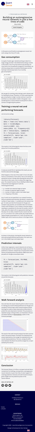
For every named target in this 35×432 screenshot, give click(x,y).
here (17, 172)
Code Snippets (17, 27)
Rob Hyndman (18, 314)
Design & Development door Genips (18, 428)
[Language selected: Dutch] (28, 4)
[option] (28, 4)
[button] (32, 4)
